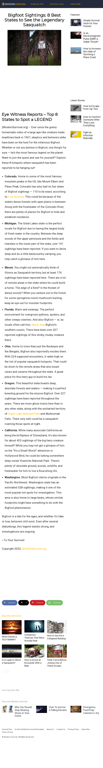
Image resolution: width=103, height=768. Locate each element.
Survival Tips (37, 4)
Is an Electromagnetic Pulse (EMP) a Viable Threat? (92, 37)
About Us (50, 729)
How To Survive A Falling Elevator (58, 708)
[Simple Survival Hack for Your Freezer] (76, 22)
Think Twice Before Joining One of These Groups (56, 663)
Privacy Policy (73, 729)
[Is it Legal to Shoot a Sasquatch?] (12, 651)
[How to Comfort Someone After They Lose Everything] (76, 119)
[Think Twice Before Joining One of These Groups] (57, 651)
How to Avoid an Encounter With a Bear (32, 663)
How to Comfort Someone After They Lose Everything (91, 121)
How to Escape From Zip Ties (91, 107)
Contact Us (61, 729)
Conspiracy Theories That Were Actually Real (34, 637)
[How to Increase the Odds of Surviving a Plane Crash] (76, 50)
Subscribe (75, 4)
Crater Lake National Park (24, 413)
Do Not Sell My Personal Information (29, 729)
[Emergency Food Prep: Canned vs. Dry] (76, 709)
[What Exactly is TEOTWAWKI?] (12, 627)
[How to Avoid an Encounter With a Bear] (34, 651)
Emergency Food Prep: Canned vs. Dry (91, 710)
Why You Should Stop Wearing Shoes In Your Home (23, 711)
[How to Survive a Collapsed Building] (57, 626)
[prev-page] (3, 671)
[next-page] (8, 671)
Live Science (16, 196)
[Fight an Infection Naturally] (76, 134)
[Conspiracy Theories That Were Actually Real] (34, 626)
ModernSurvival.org (34, 548)
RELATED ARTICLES (11, 616)
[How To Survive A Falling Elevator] (41, 709)
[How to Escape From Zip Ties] (76, 108)
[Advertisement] (34, 86)
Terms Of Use (7, 732)
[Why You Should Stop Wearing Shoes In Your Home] (7, 709)
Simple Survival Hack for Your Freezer (91, 23)
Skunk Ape (37, 324)
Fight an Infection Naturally (88, 135)
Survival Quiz (57, 4)
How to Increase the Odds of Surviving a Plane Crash (92, 53)
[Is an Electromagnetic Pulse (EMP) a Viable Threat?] (76, 35)
